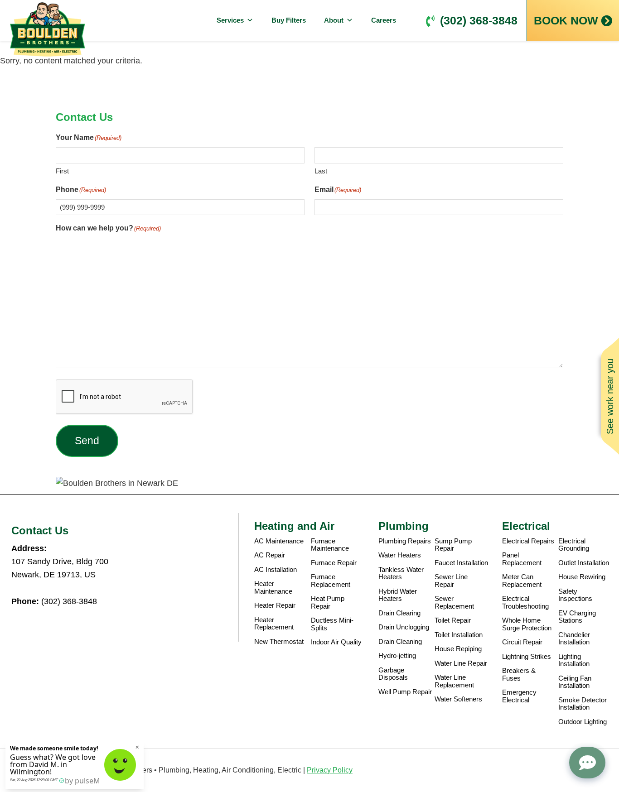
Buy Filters (288, 20)
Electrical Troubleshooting (525, 602)
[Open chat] (587, 762)
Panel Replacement (522, 559)
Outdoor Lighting (582, 721)
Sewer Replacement (454, 602)
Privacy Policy (330, 770)
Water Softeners (458, 699)
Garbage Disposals (393, 674)
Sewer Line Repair (451, 580)
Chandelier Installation (574, 638)
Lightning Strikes (526, 656)
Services (230, 20)
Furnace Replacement (330, 580)
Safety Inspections (575, 595)
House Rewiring (581, 577)
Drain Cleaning (400, 641)
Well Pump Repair (405, 692)
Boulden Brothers (47, 29)
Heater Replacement (274, 623)
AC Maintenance (279, 541)
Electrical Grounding (573, 545)
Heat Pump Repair (327, 602)
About (333, 20)
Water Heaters (399, 555)
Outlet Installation (583, 562)
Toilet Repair (453, 620)
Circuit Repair (522, 642)
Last (320, 171)
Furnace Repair (334, 562)
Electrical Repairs (528, 541)
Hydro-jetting (397, 655)
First (62, 171)
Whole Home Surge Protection (526, 624)
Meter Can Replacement (522, 580)
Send (87, 440)
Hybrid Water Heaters (397, 595)
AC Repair (269, 555)
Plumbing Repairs (404, 541)
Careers (383, 20)
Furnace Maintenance (330, 545)
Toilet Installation (459, 634)
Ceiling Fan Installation (574, 682)
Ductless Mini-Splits (332, 624)
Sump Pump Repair (453, 545)
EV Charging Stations (577, 617)
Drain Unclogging (403, 627)
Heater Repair (274, 605)
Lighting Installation (574, 660)
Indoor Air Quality (336, 642)
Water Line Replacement (454, 681)
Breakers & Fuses (519, 674)
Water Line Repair (461, 663)
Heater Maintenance (273, 587)
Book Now (566, 20)
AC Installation (275, 569)
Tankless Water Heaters (401, 573)
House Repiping (458, 649)
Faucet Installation (461, 562)
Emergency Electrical (519, 696)
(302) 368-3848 (478, 20)
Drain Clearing (399, 613)
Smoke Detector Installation (582, 703)
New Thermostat (279, 641)
